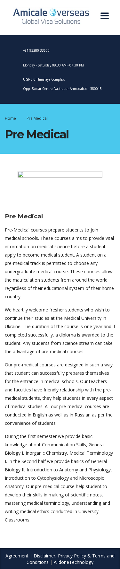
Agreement (16, 556)
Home (10, 118)
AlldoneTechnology (73, 562)
